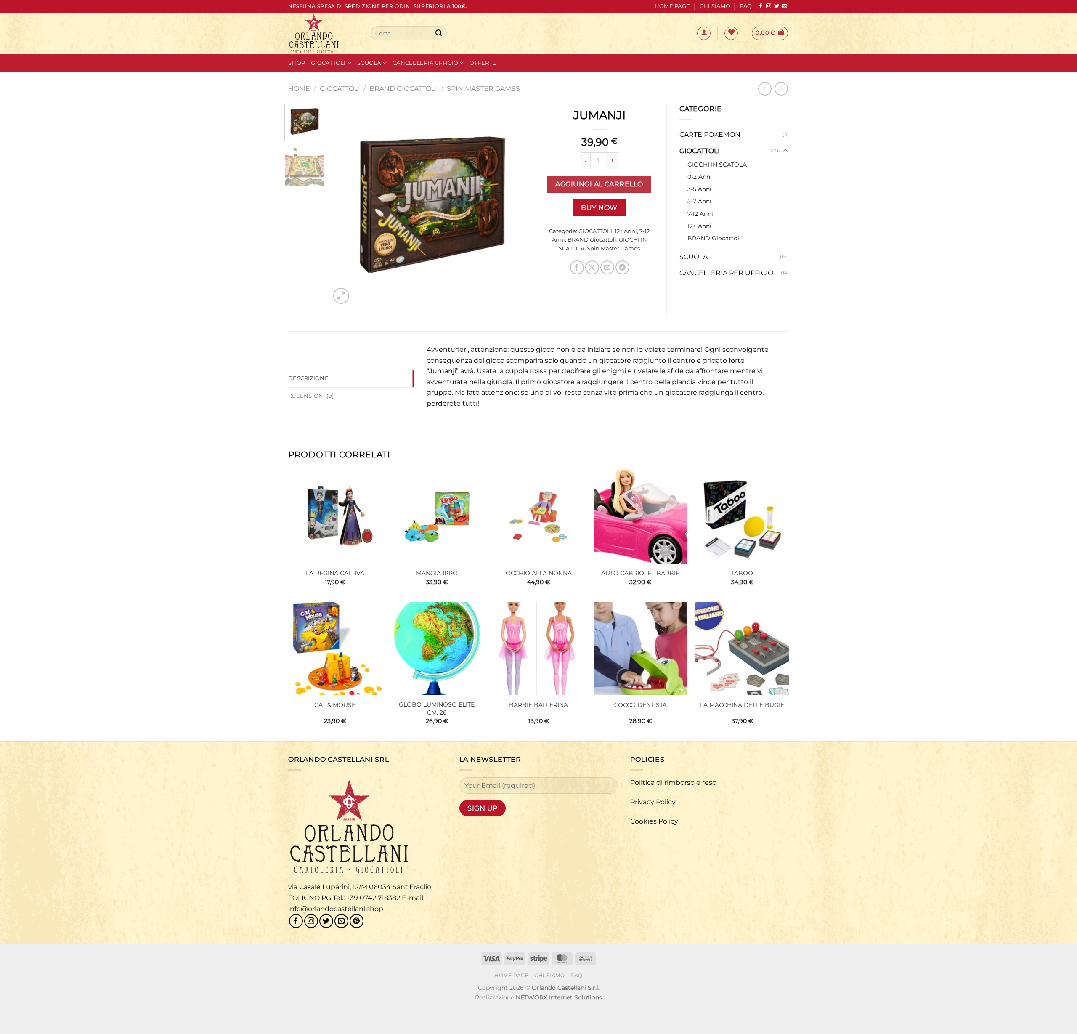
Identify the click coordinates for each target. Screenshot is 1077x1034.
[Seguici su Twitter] (776, 6)
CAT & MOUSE (334, 705)
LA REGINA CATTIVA (335, 573)
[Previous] (345, 205)
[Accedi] (704, 33)
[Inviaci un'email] (784, 6)
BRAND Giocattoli (403, 89)
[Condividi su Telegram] (622, 267)
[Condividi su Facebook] (577, 267)
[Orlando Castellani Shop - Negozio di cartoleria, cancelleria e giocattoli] (323, 33)
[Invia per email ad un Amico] (607, 267)
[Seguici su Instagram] (768, 6)
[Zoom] (341, 296)
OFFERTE (483, 63)
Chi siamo (715, 6)
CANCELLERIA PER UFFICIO (726, 273)
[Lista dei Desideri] (731, 33)
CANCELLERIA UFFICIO (425, 63)
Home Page (672, 6)
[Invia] (439, 33)
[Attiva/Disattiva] (785, 151)
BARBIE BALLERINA (538, 705)
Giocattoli (328, 63)
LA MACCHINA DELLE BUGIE (742, 705)
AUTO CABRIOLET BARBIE (640, 573)
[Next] (517, 205)
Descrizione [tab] (308, 378)
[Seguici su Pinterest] (356, 921)
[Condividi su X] (592, 267)
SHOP (296, 63)
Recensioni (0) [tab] (311, 396)
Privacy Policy (653, 802)
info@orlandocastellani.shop (335, 909)
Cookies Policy (654, 821)
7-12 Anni (700, 214)
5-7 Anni (699, 201)
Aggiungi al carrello (599, 184)
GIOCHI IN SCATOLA (717, 164)
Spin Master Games (483, 89)
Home (299, 89)
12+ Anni (626, 231)
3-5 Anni (699, 189)
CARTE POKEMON (709, 134)
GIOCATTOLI (340, 89)
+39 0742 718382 (373, 898)
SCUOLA (369, 63)
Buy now (599, 208)
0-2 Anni (699, 177)
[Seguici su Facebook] (760, 6)
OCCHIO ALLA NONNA (539, 573)
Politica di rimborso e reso (673, 783)
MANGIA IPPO (437, 573)
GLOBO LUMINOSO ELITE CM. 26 (437, 708)
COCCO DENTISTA (640, 705)
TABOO (742, 573)
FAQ (746, 6)
